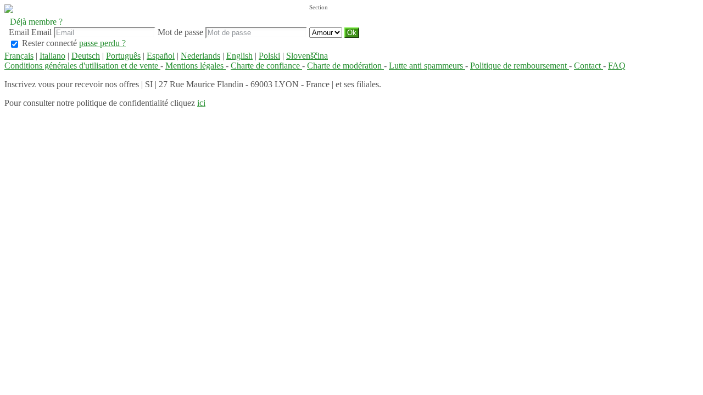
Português (123, 55)
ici (201, 103)
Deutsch (85, 55)
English (239, 55)
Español (161, 55)
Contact (588, 65)
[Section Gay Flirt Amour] (326, 32)
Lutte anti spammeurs (427, 65)
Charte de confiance (266, 65)
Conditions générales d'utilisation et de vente (82, 65)
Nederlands (200, 55)
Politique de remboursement (519, 65)
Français (19, 55)
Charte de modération (345, 65)
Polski (269, 55)
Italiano (52, 55)
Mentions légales (195, 65)
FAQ (617, 65)
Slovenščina (307, 55)
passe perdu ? (102, 43)
